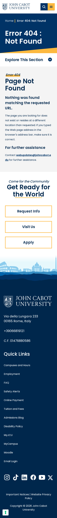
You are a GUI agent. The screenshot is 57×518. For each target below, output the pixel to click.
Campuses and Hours (17, 365)
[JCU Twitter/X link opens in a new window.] (50, 478)
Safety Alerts (12, 391)
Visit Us (28, 226)
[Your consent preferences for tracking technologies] (6, 512)
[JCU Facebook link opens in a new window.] (33, 478)
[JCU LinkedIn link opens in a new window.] (24, 478)
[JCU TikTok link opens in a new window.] (15, 478)
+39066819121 (14, 331)
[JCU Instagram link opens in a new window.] (7, 478)
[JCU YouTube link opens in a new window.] (41, 478)
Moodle (8, 452)
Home (9, 21)
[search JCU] (44, 6)
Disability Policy (13, 426)
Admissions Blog (14, 417)
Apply (28, 242)
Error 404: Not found (31, 21)
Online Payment (14, 400)
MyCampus (11, 444)
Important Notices (17, 494)
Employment (12, 374)
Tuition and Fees (14, 409)
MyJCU (8, 435)
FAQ (6, 383)
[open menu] (51, 6)
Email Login (10, 461)
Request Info (28, 211)
